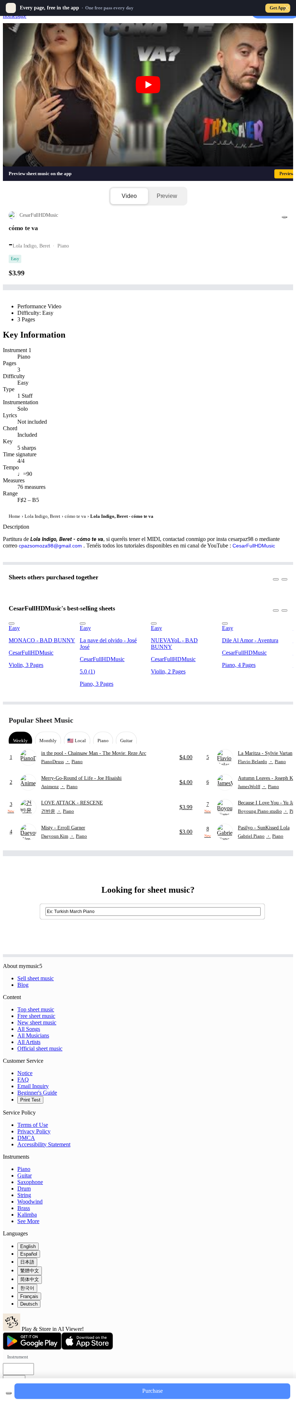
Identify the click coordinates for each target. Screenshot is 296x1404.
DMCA (26, 1138)
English (28, 1246)
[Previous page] (268, 720)
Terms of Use (32, 1125)
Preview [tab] (167, 196)
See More (28, 1221)
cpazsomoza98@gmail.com (50, 546)
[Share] (284, 217)
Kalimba (27, 1214)
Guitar (24, 1175)
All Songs (28, 1029)
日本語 (27, 1262)
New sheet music (36, 1022)
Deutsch (29, 1304)
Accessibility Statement (43, 1144)
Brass (23, 1208)
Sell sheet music (35, 978)
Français (29, 1296)
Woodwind (30, 1201)
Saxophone (30, 1182)
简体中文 (29, 1279)
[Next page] (281, 720)
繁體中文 (29, 1270)
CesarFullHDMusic (253, 546)
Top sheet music (35, 1009)
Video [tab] (129, 196)
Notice (24, 1073)
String (24, 1195)
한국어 (27, 1288)
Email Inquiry (33, 1086)
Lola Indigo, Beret (42, 516)
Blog (23, 985)
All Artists (28, 1042)
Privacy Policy (34, 1131)
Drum (24, 1188)
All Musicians (33, 1035)
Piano (23, 1169)
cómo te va (75, 516)
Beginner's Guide (37, 1093)
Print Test (30, 1100)
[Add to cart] (9, 1393)
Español (28, 1254)
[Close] (287, 8)
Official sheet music (39, 1048)
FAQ (23, 1080)
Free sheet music (36, 1016)
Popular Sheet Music (41, 720)
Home (14, 516)
